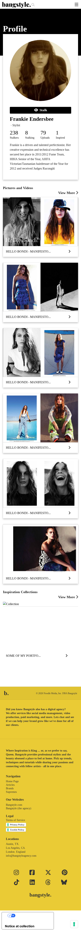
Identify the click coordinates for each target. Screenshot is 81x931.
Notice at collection (19, 926)
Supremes (11, 791)
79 (43, 133)
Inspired (60, 137)
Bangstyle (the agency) (18, 808)
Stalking (29, 137)
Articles (10, 784)
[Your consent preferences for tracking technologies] (74, 924)
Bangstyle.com (14, 804)
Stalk (42, 110)
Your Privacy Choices (31, 915)
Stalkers (14, 137)
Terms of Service (15, 820)
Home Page (12, 781)
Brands (10, 788)
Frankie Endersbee (31, 119)
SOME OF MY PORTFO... (23, 655)
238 (14, 133)
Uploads (45, 137)
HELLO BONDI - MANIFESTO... (28, 251)
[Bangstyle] (16, 5)
